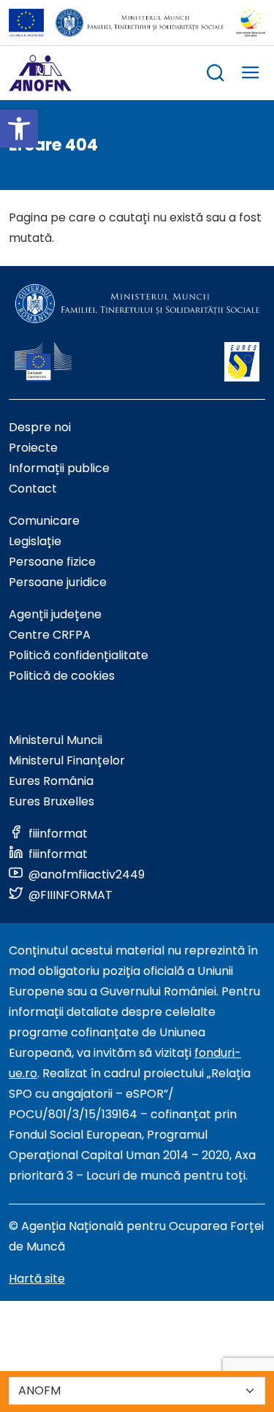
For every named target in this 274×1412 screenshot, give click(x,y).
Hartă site (37, 1278)
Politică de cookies (62, 675)
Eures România (51, 781)
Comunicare (44, 520)
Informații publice (59, 468)
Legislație (35, 541)
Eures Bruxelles (51, 801)
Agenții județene (55, 614)
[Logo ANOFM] (40, 73)
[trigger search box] (215, 74)
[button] (19, 129)
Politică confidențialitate (78, 655)
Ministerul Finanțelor (67, 760)
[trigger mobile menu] (250, 74)
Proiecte (33, 447)
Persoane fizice (52, 561)
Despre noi (40, 427)
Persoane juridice (58, 582)
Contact (33, 488)
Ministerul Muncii (55, 740)
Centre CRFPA (50, 634)
